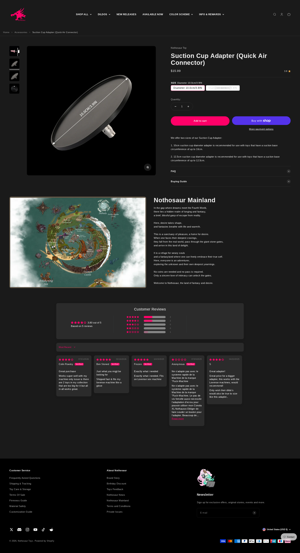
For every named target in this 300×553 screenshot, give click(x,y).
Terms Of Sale (17, 495)
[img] (66, 359)
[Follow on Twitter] (11, 529)
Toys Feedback (115, 489)
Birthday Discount (116, 483)
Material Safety (17, 506)
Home (6, 32)
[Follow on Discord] (19, 529)
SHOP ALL (82, 14)
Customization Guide (20, 511)
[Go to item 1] (14, 51)
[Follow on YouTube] (35, 529)
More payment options (261, 129)
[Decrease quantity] (175, 106)
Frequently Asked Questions (24, 478)
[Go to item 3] (14, 76)
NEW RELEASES (126, 14)
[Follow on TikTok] (43, 529)
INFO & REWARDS (210, 14)
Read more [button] (178, 418)
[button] (133, 317)
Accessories (21, 32)
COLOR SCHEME (179, 14)
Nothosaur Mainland (118, 500)
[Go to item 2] (14, 64)
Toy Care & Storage (20, 489)
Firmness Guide (18, 500)
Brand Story (113, 478)
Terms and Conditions (119, 506)
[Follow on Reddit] (51, 529)
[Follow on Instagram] (27, 529)
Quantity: (176, 99)
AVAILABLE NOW (152, 14)
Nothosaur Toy (179, 48)
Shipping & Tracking (20, 483)
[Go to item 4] (14, 89)
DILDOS (102, 14)
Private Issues (114, 511)
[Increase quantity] (188, 106)
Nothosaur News (116, 495)
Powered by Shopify (44, 541)
